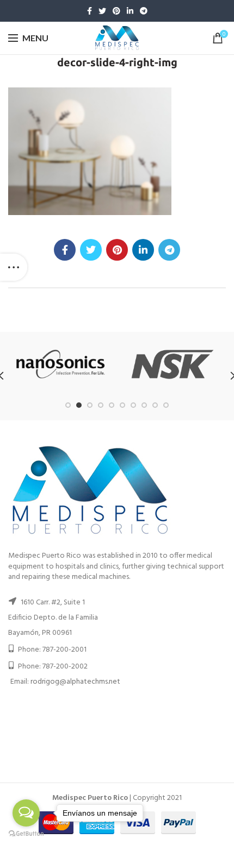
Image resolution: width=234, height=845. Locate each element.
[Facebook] (89, 11)
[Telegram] (144, 11)
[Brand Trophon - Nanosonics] (60, 364)
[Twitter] (102, 11)
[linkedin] (130, 11)
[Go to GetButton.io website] (26, 833)
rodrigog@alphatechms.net (75, 682)
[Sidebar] (13, 267)
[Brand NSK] (172, 364)
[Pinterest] (116, 11)
